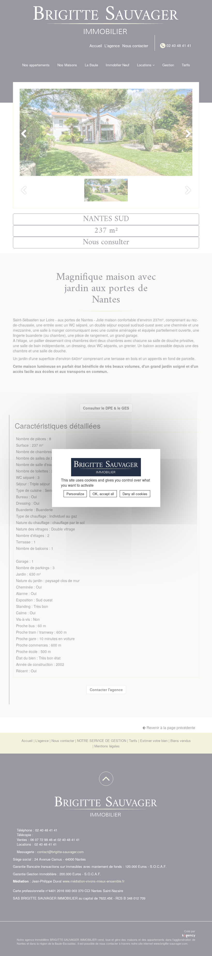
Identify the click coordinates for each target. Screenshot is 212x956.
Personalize (75, 493)
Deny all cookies (135, 493)
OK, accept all (103, 493)
